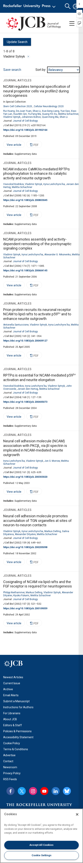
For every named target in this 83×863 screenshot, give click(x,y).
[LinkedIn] (56, 791)
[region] (41, 836)
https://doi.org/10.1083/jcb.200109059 (25, 608)
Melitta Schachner (68, 114)
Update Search (15, 43)
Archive (8, 689)
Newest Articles (13, 677)
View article (12, 145)
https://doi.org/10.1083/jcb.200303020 (25, 476)
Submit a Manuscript (16, 701)
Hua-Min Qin (20, 114)
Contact (8, 761)
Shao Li (37, 111)
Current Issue (11, 683)
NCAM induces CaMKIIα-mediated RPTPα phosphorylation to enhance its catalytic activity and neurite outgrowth (36, 173)
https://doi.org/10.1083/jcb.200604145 (25, 270)
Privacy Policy (12, 773)
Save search (12, 69)
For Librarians (11, 713)
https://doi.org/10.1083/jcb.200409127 (25, 340)
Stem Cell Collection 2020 (17, 106)
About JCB (10, 719)
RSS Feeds (10, 779)
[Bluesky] (67, 791)
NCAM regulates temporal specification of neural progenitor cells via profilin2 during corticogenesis (36, 91)
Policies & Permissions (17, 731)
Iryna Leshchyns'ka (54, 184)
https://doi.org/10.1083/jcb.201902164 (25, 130)
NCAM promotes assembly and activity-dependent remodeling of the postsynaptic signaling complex (37, 243)
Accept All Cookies (41, 844)
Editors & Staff (12, 725)
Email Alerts (11, 695)
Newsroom (10, 767)
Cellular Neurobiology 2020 (49, 106)
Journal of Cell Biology (25, 120)
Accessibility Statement (18, 737)
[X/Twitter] (22, 791)
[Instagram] (33, 791)
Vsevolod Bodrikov (13, 184)
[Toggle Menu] (72, 23)
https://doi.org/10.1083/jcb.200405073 (25, 402)
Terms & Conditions (15, 749)
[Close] (28, 56)
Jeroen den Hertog (27, 389)
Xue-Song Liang (50, 111)
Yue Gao (65, 111)
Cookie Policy (11, 743)
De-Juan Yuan (23, 111)
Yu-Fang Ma (34, 114)
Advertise (9, 755)
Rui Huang (9, 111)
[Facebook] (10, 791)
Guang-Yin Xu (49, 114)
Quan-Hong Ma (50, 117)
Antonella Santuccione (16, 324)
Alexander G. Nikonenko (57, 254)
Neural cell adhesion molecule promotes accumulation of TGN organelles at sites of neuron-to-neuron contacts (37, 520)
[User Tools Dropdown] (76, 6)
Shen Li (64, 117)
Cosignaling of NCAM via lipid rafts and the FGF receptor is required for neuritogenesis (37, 584)
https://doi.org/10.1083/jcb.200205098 (25, 547)
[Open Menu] (30, 6)
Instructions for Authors (18, 707)
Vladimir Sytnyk (11, 117)
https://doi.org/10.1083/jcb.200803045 (25, 200)
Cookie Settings (41, 855)
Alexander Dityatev (25, 534)
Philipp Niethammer (14, 592)
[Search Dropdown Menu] (68, 6)
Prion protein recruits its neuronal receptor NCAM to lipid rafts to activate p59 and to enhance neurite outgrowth (37, 314)
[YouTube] (44, 791)
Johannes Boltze (31, 117)
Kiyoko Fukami (21, 595)
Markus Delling (52, 531)
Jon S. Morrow (52, 460)
